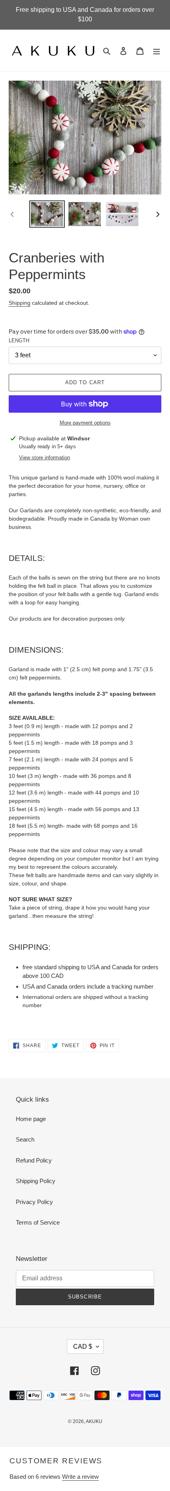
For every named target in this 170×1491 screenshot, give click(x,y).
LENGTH (19, 340)
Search (25, 1139)
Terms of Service (38, 1222)
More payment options (85, 423)
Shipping (19, 303)
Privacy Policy (34, 1201)
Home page (31, 1118)
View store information (44, 458)
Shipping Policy (35, 1181)
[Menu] (156, 50)
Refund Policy (34, 1160)
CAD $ (82, 1346)
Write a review (80, 1476)
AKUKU (94, 1421)
